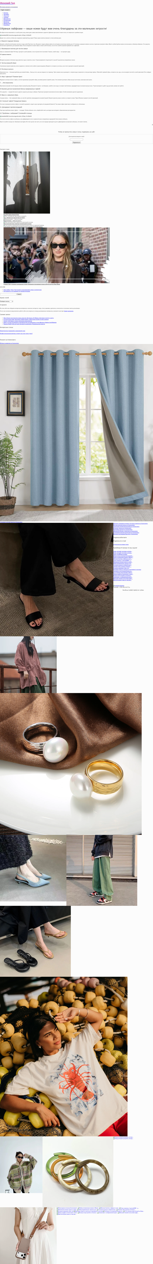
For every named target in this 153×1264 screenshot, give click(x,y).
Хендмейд (6, 14)
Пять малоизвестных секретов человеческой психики (18, 223)
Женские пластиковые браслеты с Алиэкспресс (125, 534)
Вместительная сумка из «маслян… (122, 580)
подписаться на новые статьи (121, 544)
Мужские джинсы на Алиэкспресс (122, 528)
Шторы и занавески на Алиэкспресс (9, 343)
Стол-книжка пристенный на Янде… (123, 572)
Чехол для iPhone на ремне (120, 554)
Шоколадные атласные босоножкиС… (123, 556)
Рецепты (6, 13)
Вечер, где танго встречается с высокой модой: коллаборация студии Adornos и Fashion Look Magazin (30, 322)
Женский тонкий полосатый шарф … (123, 578)
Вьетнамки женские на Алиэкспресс (122, 529)
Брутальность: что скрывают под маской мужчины (17, 291)
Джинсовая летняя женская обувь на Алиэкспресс (126, 526)
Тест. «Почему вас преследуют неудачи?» (14, 217)
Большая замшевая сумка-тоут (121, 568)
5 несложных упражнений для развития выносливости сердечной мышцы (23, 226)
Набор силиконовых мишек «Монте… (123, 557)
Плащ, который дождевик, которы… (122, 551)
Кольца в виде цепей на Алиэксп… (122, 575)
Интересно (6, 22)
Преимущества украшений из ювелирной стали (12, 331)
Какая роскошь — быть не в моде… (13, 220)
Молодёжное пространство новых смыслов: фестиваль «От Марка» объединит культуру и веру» (29, 318)
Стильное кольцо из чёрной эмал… (122, 565)
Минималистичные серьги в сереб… (122, 562)
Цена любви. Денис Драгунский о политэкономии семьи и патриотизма (23, 290)
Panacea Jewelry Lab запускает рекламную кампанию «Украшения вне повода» (24, 324)
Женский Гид (7, 19)
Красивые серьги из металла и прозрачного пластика (127, 569)
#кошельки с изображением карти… (122, 577)
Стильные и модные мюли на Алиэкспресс (11, 522)
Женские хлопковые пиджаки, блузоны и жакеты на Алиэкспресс (130, 523)
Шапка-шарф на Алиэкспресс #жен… (123, 574)
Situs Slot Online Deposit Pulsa (11, 214)
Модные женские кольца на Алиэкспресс (124, 525)
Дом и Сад (6, 16)
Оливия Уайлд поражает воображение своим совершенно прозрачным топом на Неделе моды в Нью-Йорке (32, 284)
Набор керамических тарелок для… (122, 563)
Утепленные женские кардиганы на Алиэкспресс (126, 532)
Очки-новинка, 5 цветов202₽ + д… (122, 560)
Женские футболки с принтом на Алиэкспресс (125, 531)
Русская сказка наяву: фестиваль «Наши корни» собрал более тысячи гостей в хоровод (26, 319)
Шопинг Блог (7, 23)
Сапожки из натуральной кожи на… (122, 571)
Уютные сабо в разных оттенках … (122, 566)
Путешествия (7, 20)
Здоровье (6, 17)
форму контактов (68, 311)
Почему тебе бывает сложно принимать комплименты (18, 321)
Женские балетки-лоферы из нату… (122, 559)
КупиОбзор (7, 25)
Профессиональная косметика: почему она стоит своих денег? (16, 333)
